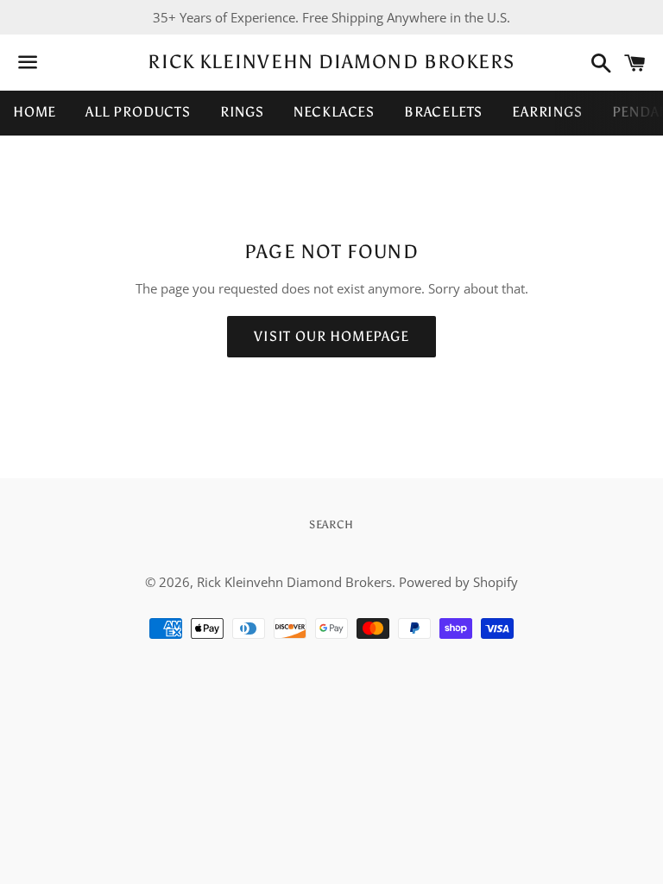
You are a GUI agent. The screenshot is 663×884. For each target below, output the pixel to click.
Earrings (547, 112)
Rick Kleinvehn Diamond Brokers (331, 61)
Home (34, 112)
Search (331, 524)
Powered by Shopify (458, 581)
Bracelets (443, 112)
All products (138, 112)
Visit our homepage (331, 336)
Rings (242, 112)
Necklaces (334, 112)
